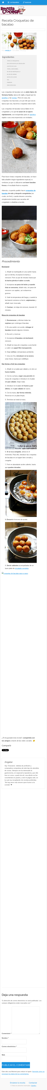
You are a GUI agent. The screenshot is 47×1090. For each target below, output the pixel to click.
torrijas (14, 98)
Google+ (33, 1085)
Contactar (33, 1083)
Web (3, 1055)
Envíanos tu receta (17, 1083)
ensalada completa (21, 568)
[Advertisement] (23, 888)
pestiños (5, 98)
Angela (8, 50)
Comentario (6, 1033)
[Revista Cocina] (13, 14)
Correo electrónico (9, 1046)
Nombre (5, 1038)
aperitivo (33, 114)
